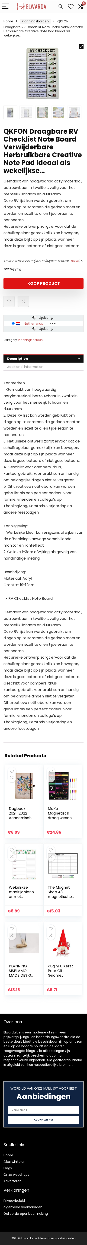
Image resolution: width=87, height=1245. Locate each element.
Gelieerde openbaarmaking (25, 1213)
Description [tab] (17, 358)
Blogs (7, 1168)
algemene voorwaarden (22, 1207)
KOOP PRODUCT (43, 283)
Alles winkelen (14, 1161)
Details (75, 261)
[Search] (60, 6)
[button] (81, 46)
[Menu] (5, 6)
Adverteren (12, 1181)
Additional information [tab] (25, 366)
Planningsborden (35, 21)
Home (8, 21)
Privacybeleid (14, 1200)
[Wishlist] (71, 6)
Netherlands (33, 323)
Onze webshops (16, 1174)
